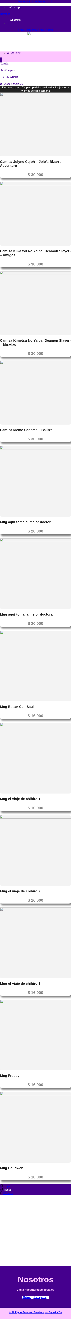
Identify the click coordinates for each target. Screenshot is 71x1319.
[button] (1, 60)
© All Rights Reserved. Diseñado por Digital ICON (35, 1312)
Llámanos (5, 14)
